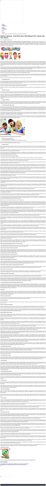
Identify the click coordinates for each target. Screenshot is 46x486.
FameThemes (6, 485)
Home (3, 24)
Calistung (3, 28)
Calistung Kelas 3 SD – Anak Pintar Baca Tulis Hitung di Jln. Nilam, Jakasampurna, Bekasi (13, 464)
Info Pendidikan (4, 25)
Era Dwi (11, 39)
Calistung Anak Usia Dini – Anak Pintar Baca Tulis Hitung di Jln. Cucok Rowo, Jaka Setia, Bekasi (14, 463)
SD (4, 146)
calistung (19, 113)
